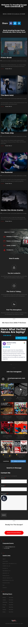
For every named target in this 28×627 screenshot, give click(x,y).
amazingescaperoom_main (7, 384)
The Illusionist (7, 172)
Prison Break (6, 57)
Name (3, 478)
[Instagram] (12, 394)
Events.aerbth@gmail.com (10, 547)
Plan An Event (6, 583)
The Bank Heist (7, 95)
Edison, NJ (5, 568)
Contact (5, 587)
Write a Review (22, 338)
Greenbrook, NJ (6, 571)
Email (3, 486)
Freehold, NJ (6, 573)
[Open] (7, 389)
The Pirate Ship (7, 133)
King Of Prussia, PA (7, 578)
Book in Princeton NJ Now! (14, 532)
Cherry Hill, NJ (6, 566)
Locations (5, 561)
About (4, 559)
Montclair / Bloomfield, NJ (10, 563)
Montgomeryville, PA (8, 580)
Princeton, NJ (6, 575)
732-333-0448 (6, 548)
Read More (8, 68)
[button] (11, 23)
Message (4, 493)
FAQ (3, 585)
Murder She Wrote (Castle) (12, 210)
